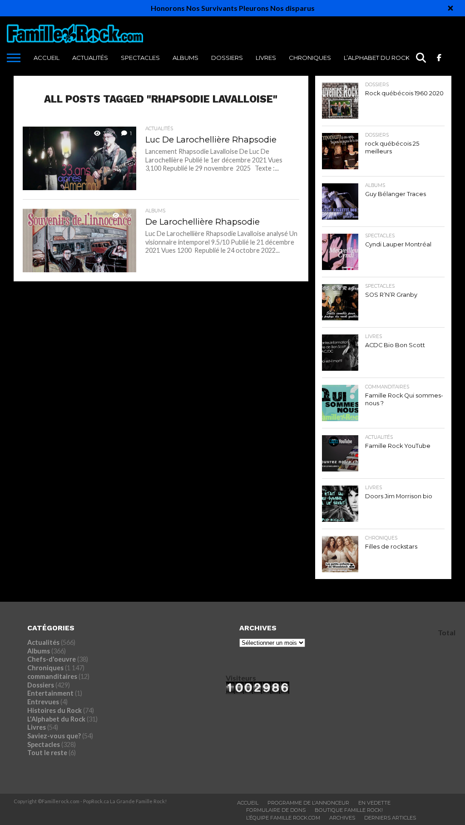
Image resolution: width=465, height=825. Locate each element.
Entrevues (43, 702)
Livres (266, 57)
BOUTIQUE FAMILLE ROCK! (349, 810)
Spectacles (140, 57)
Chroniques (310, 57)
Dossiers (227, 57)
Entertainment (50, 693)
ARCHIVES (342, 818)
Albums (185, 57)
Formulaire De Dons (276, 810)
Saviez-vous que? (54, 736)
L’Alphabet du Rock (377, 57)
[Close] (450, 8)
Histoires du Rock (54, 710)
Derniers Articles (390, 818)
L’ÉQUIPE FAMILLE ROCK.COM (283, 818)
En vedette (374, 803)
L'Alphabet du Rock (56, 719)
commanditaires (52, 676)
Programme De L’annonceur (308, 803)
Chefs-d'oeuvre (51, 659)
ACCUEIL (46, 57)
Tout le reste (47, 752)
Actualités (90, 57)
